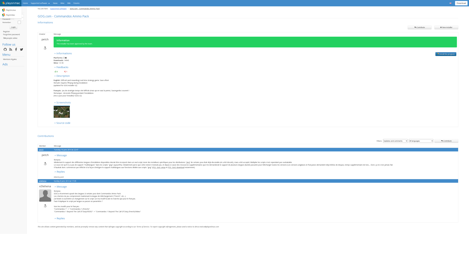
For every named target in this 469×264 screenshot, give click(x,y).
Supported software (39, 3)
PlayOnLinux (11, 10)
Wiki (68, 3)
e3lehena (42, 181)
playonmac (12, 3)
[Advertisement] (13, 104)
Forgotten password (11, 34)
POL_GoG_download (176, 167)
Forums (76, 3)
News (55, 3)
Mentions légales (10, 59)
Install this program (447, 54)
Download (461, 3)
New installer (447, 27)
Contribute (420, 27)
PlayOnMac (10, 15)
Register (6, 31)
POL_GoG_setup (159, 167)
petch (45, 39)
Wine (62, 3)
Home (25, 3)
